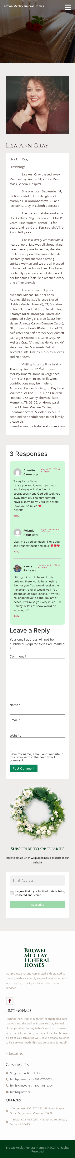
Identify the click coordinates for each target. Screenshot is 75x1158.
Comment (18, 656)
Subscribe (37, 904)
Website (15, 735)
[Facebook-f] (9, 1001)
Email (15, 720)
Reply (16, 515)
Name (15, 704)
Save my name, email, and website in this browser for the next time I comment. (36, 757)
